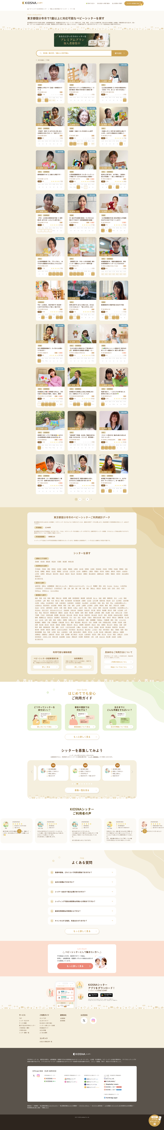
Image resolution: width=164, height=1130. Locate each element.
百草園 (67, 634)
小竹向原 (120, 610)
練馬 (40, 627)
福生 (112, 629)
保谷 (126, 629)
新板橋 (56, 615)
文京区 (59, 569)
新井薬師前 (76, 598)
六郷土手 (120, 634)
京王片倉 (105, 607)
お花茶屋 (53, 605)
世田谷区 (98, 569)
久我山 (75, 607)
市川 (115, 598)
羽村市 (118, 573)
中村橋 (114, 622)
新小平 (100, 615)
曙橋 (53, 598)
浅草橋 (65, 598)
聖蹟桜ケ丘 (42, 617)
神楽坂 (60, 605)
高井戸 (109, 617)
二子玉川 (94, 629)
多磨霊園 (92, 620)
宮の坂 (101, 632)
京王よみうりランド (56, 610)
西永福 (41, 624)
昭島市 (107, 571)
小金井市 (124, 571)
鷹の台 (114, 617)
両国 (114, 634)
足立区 (54, 571)
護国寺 (61, 612)
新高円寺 (87, 615)
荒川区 (37, 571)
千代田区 (37, 569)
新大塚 (76, 615)
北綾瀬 (122, 605)
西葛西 (63, 624)
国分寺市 (55, 573)
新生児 (99, 588)
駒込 (40, 612)
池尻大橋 (89, 598)
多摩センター (72, 620)
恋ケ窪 (93, 610)
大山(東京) (85, 603)
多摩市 (107, 573)
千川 (70, 617)
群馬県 (48, 561)
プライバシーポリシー (84, 1105)
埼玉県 (54, 561)
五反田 (66, 612)
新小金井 (94, 615)
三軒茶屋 (97, 612)
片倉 (69, 605)
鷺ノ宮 (72, 612)
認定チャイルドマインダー (77, 586)
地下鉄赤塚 (68, 600)
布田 (100, 629)
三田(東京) (64, 632)
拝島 (53, 627)
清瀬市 (85, 573)
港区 (48, 569)
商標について (45, 1107)
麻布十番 (55, 636)
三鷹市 (91, 571)
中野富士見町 (107, 622)
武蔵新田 (37, 634)
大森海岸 (78, 603)
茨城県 (37, 561)
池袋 (100, 598)
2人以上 (109, 586)
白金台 (68, 636)
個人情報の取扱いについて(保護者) (68, 1105)
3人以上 (116, 586)
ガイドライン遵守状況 (97, 1105)
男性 (100, 586)
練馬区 (48, 571)
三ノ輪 (96, 632)
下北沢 (43, 615)
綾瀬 (69, 598)
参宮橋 (91, 612)
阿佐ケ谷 (58, 598)
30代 (118, 588)
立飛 (46, 620)
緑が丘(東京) (77, 632)
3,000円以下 (58, 588)
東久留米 (108, 627)
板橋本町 (110, 598)
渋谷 (112, 612)
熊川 (90, 607)
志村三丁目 (118, 612)
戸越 (48, 622)
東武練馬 (37, 622)
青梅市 (96, 571)
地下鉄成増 (76, 600)
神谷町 (102, 605)
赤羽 (44, 598)
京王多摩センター (123, 607)
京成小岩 (73, 610)
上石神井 (90, 605)
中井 (90, 622)
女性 (104, 586)
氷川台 (91, 627)
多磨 (87, 620)
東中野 (43, 629)
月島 (116, 620)
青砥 (40, 598)
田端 (54, 620)
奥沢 (107, 603)
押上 (111, 603)
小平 (125, 610)
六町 (92, 636)
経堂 (65, 607)
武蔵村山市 (100, 573)
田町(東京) (81, 620)
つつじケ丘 (122, 620)
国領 (114, 610)
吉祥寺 (56, 607)
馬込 (44, 632)
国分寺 (110, 610)
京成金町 (66, 610)
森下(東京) (74, 634)
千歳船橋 (106, 620)
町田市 (119, 571)
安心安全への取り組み (103, 3)
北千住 (43, 607)
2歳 (72, 588)
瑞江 (58, 632)
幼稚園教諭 (50, 586)
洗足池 (84, 617)
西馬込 (116, 624)
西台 (98, 624)
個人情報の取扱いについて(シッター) (49, 1105)
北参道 (119, 636)
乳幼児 (104, 588)
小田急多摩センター (121, 603)
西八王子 (109, 624)
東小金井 (122, 627)
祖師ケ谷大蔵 (97, 617)
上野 (44, 600)
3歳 (76, 588)
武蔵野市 (84, 571)
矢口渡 (81, 634)
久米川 (95, 607)
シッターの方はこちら (133, 3)
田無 (50, 620)
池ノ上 (95, 598)
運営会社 (29, 1105)
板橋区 (43, 571)
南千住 (90, 632)
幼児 (109, 588)
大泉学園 (125, 600)
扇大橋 (108, 636)
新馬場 (110, 615)
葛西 (64, 605)
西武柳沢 (57, 617)
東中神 (37, 629)
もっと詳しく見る (82, 931)
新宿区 (54, 569)
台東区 (65, 569)
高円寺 (99, 610)
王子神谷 (119, 600)
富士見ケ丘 (80, 629)
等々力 (67, 622)
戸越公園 (61, 622)
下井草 (126, 612)
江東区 (76, 569)
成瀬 (36, 624)
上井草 (78, 605)
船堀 (122, 629)
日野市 (43, 573)
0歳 (65, 588)
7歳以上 (92, 588)
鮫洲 (86, 612)
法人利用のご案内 (117, 3)
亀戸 (110, 605)
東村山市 (49, 573)
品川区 (81, 569)
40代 (122, 588)
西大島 (52, 624)
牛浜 (52, 600)
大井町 (37, 603)
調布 (112, 620)
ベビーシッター (70, 22)
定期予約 (37, 586)
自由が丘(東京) (118, 615)
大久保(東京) (50, 603)
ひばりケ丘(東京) (62, 629)
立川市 (78, 571)
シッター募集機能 (93, 757)
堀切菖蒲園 (38, 632)
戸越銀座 (54, 622)
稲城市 (113, 573)
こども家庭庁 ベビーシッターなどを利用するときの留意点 (119, 1105)
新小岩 (81, 615)
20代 (113, 588)
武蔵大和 (51, 634)
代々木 (109, 634)
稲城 (125, 598)
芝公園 (108, 612)
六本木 (126, 634)
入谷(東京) (38, 600)
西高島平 (87, 624)
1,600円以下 (39, 588)
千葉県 (59, 561)
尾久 (103, 603)
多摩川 (59, 620)
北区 (126, 569)
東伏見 (48, 629)
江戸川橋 (95, 600)
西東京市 (37, 576)
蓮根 (57, 627)
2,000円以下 (49, 588)
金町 (73, 605)
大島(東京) (62, 603)
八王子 (62, 627)
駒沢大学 (46, 612)
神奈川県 (71, 561)
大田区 (92, 569)
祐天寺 (94, 634)
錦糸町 (70, 607)
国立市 (62, 573)
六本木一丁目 (47, 636)
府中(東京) (106, 629)
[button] (72, 783)
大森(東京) (70, 603)
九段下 (81, 607)
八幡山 (78, 627)
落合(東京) (46, 605)
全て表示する (39, 578)
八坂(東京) (87, 634)
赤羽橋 (81, 636)
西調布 (103, 624)
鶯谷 (48, 600)
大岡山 (43, 603)
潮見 (102, 612)
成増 (124, 622)
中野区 (110, 569)
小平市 (37, 573)
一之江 (120, 598)
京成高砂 (80, 610)
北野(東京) (49, 607)
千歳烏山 (99, 620)
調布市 (113, 571)
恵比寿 (108, 600)
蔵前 (99, 607)
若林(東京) (38, 636)
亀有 (106, 605)
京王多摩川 (113, 607)
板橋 (104, 598)
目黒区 (87, 569)
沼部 (125, 624)
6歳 (87, 588)
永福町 (84, 600)
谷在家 (114, 636)
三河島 (54, 632)
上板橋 (84, 605)
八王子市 (72, 571)
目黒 (62, 634)
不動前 (117, 629)
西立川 (94, 624)
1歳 (69, 588)
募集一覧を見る (82, 790)
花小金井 (84, 627)
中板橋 (95, 622)
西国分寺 (69, 624)
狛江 (36, 612)
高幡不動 (120, 617)
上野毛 (96, 605)
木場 (60, 607)
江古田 (89, 600)
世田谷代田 (64, 617)
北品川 (37, 607)
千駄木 (90, 617)
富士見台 (87, 629)
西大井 (47, 624)
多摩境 (65, 620)
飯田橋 (83, 598)
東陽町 (44, 622)
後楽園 (104, 610)
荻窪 (99, 603)
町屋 (48, 632)
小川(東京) (93, 603)
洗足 (79, 617)
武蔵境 (122, 632)
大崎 (56, 603)
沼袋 (120, 624)
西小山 (76, 624)
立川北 (41, 620)
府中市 (102, 571)
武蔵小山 (115, 632)
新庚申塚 (87, 636)
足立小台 (102, 636)
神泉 (105, 615)
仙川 (75, 617)
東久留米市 (92, 573)
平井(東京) (72, 629)
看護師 (95, 586)
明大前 (58, 634)
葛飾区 (59, 571)
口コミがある (55, 591)
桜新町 (77, 612)
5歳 (84, 588)
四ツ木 (104, 634)
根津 (36, 627)
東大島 (102, 627)
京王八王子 (45, 610)
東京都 (65, 561)
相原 (36, 598)
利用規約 (36, 1105)
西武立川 (50, 617)
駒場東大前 (53, 612)
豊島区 (121, 569)
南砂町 (85, 632)
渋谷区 (105, 569)
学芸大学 (116, 605)
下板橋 (37, 615)
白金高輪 (62, 636)
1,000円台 (123, 586)
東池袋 (96, 627)
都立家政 (77, 622)
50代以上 (38, 591)
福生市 (67, 573)
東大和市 (79, 573)
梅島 (62, 600)
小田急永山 (38, 605)
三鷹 (70, 632)
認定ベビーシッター (62, 586)
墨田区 (70, 569)
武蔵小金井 (108, 632)
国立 (85, 607)
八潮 (96, 636)
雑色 (104, 617)
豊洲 (72, 622)
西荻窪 (58, 624)
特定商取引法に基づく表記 (33, 1107)
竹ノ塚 (127, 617)
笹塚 (82, 612)
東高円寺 (115, 627)
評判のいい (45, 591)
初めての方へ (91, 3)
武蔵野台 (44, 634)
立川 (36, 620)
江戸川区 (65, 571)
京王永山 (37, 610)
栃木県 (43, 561)
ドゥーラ (89, 586)
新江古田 (62, 615)
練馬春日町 (46, 627)
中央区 (44, 569)
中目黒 (120, 622)
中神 (100, 622)
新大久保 (69, 615)
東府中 (54, 629)
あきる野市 (125, 573)
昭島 (49, 598)
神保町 (126, 615)
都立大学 (84, 622)
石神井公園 (49, 615)
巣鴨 (36, 617)
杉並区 (116, 569)
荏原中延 (102, 600)
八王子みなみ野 (70, 627)
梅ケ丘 (57, 600)
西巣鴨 (81, 624)
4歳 (80, 588)
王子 (113, 600)
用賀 (99, 634)
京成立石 (87, 610)
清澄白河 (74, 636)
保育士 (44, 586)
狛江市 (73, 573)
